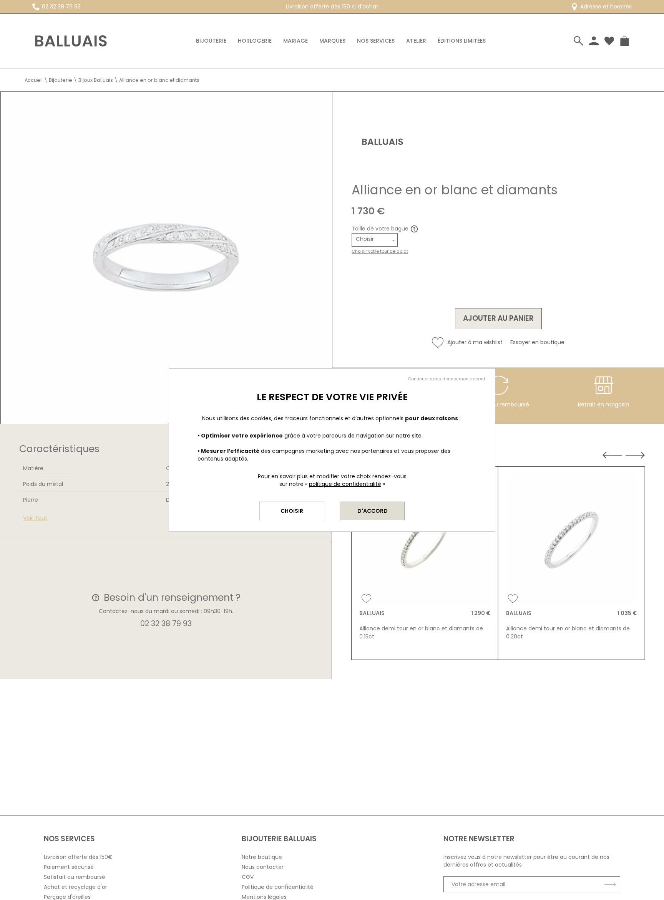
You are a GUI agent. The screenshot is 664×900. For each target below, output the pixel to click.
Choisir (292, 511)
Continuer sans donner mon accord (446, 379)
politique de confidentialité (345, 484)
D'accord (372, 511)
